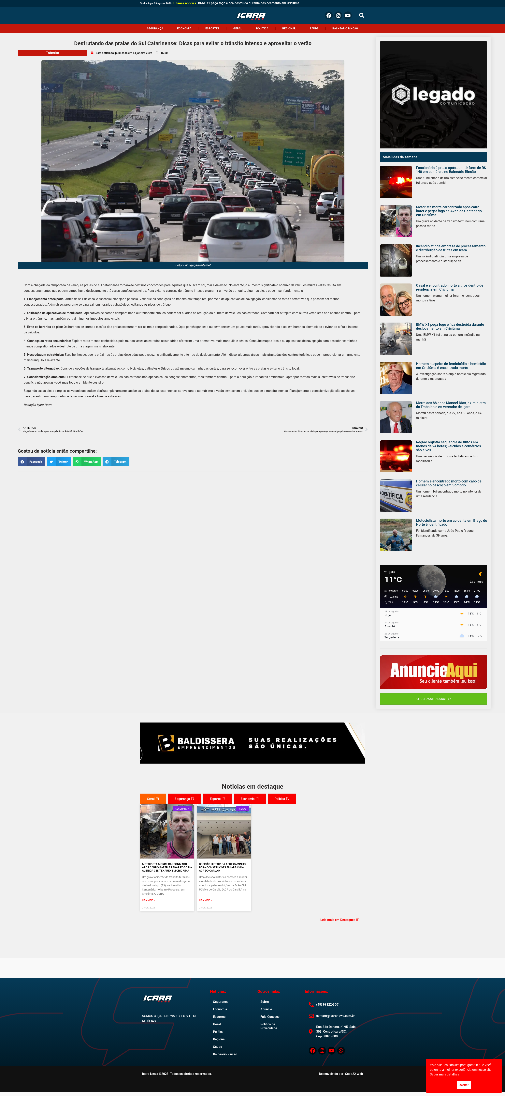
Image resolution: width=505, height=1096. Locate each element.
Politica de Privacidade (268, 1026)
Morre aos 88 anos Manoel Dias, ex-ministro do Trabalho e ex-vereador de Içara (451, 405)
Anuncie (266, 1009)
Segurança (155, 28)
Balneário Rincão (345, 28)
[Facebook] (329, 15)
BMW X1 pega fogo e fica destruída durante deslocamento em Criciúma (450, 326)
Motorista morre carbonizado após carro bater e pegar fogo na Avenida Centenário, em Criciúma (449, 211)
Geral (237, 28)
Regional (289, 28)
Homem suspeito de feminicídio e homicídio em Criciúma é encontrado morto (451, 366)
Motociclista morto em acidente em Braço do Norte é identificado (451, 522)
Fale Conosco (270, 1017)
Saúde (314, 28)
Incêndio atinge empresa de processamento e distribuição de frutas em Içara (450, 248)
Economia (184, 28)
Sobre (264, 1002)
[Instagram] (338, 15)
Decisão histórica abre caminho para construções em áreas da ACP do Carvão (222, 867)
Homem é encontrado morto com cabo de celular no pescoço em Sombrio (449, 483)
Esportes (212, 28)
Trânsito (52, 53)
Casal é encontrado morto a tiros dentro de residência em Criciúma (449, 287)
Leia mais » (148, 900)
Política (262, 28)
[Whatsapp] (341, 1051)
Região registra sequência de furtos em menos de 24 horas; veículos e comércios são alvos (448, 446)
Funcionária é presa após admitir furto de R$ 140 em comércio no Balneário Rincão (451, 170)
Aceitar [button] (464, 1085)
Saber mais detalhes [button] (444, 1074)
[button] (361, 15)
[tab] (153, 799)
